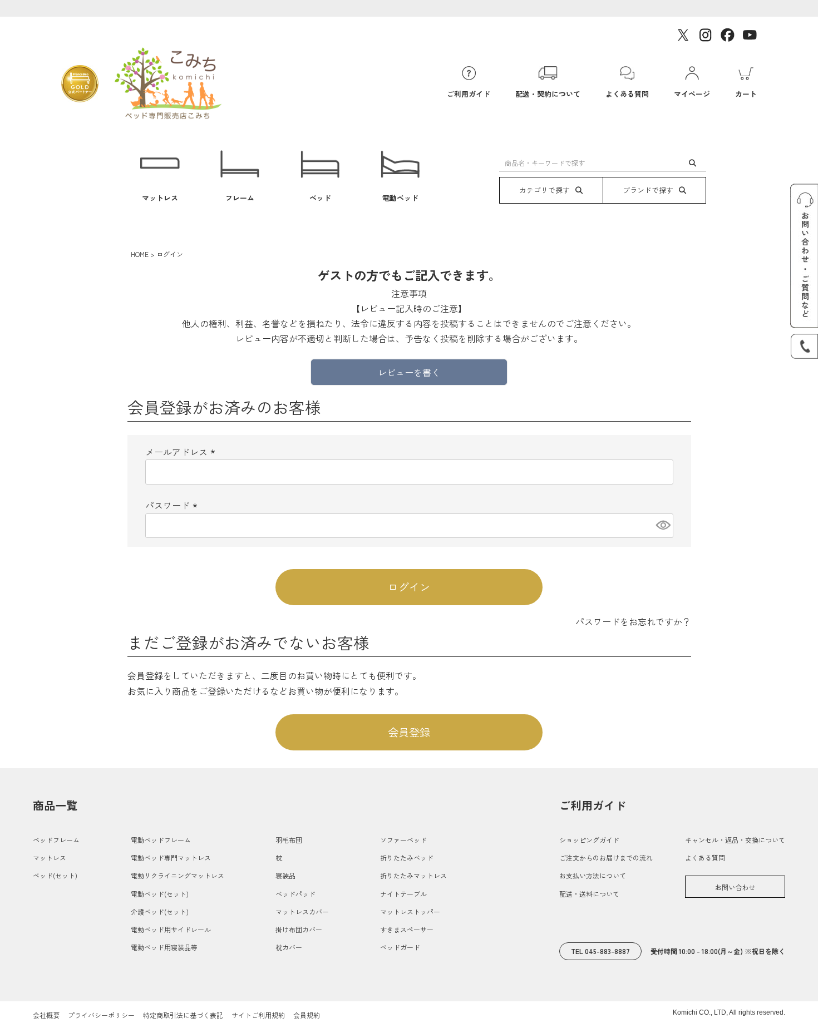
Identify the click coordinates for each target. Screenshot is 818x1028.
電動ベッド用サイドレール (171, 929)
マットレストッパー (410, 911)
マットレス (160, 197)
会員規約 (306, 1015)
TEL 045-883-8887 (600, 951)
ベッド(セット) (55, 875)
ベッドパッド (295, 893)
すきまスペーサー (406, 929)
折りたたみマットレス (413, 875)
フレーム (239, 197)
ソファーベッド (403, 839)
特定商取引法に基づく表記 (183, 1015)
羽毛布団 (288, 839)
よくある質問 (705, 857)
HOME (140, 254)
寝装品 (285, 875)
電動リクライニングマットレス (177, 875)
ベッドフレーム (56, 839)
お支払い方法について (592, 875)
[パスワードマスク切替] (663, 525)
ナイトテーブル (403, 893)
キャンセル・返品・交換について (735, 839)
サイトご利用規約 (258, 1015)
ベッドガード (400, 947)
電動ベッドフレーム (161, 839)
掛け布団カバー (298, 929)
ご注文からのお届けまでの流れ (606, 857)
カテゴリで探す (544, 190)
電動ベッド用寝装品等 (164, 947)
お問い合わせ (735, 887)
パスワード (173, 505)
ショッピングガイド (589, 839)
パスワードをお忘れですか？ (633, 621)
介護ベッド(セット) (160, 911)
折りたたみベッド (406, 857)
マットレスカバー (302, 911)
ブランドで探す (648, 190)
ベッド (320, 197)
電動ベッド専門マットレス (171, 857)
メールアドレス (182, 451)
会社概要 (46, 1015)
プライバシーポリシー (101, 1015)
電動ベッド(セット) (160, 893)
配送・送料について (589, 893)
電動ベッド (400, 197)
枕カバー (288, 947)
